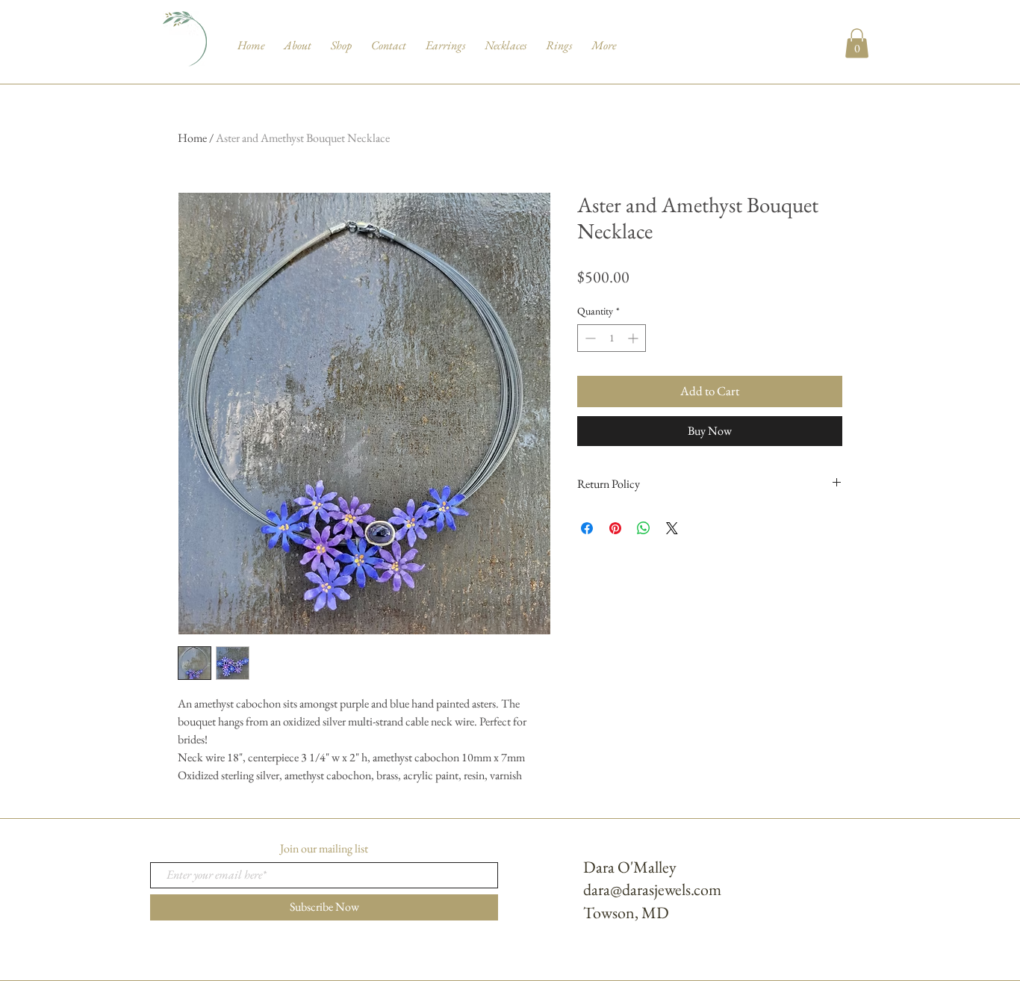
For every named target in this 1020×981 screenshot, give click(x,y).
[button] (857, 43)
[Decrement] (588, 338)
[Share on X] (672, 528)
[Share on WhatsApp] (644, 528)
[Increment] (634, 338)
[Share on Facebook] (587, 528)
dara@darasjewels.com (652, 889)
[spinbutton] (611, 338)
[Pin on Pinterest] (615, 528)
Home (192, 138)
